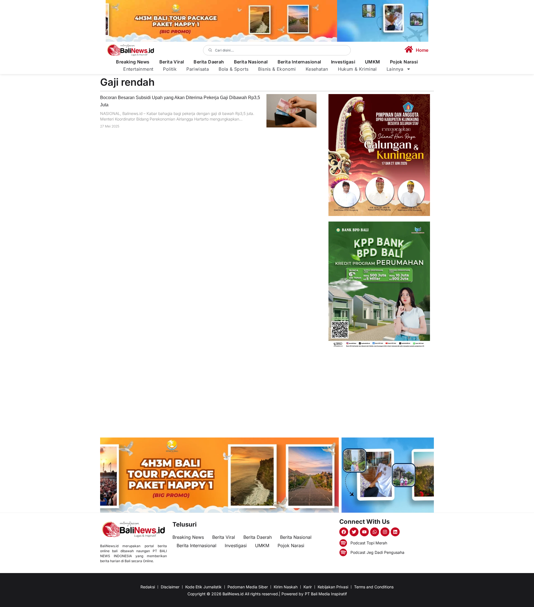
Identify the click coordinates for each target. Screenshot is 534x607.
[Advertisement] (379, 393)
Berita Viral (171, 62)
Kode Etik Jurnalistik (203, 586)
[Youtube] (364, 531)
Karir (307, 586)
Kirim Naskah (286, 586)
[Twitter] (354, 531)
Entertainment (138, 69)
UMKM (372, 62)
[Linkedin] (395, 531)
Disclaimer (170, 586)
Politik (170, 69)
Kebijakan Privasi (333, 586)
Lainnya (395, 69)
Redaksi (147, 586)
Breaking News (132, 62)
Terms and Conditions (374, 586)
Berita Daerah (209, 62)
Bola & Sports (233, 69)
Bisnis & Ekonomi (277, 69)
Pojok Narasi (404, 62)
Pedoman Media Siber (248, 586)
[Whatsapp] (374, 531)
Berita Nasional (251, 62)
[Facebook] (343, 531)
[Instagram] (384, 531)
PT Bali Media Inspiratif (326, 593)
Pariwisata (197, 69)
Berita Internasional (299, 62)
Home (422, 50)
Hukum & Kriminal (357, 69)
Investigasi (343, 62)
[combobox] (277, 50)
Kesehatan (317, 69)
